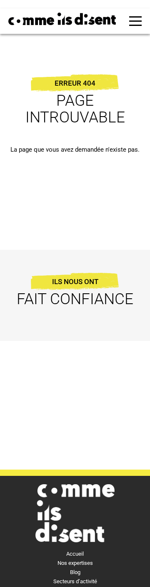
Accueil (75, 554)
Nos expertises (75, 563)
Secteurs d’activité (75, 581)
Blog (75, 572)
